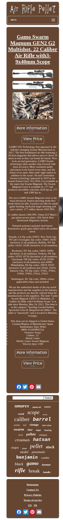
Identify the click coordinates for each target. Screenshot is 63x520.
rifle (20, 470)
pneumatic (38, 452)
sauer (47, 406)
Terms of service (33, 500)
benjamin (27, 457)
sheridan (46, 425)
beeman (46, 464)
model (24, 452)
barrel (42, 419)
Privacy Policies (32, 495)
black (19, 464)
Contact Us (33, 489)
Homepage (33, 484)
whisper (43, 435)
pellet (36, 446)
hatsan (41, 439)
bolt (24, 425)
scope (33, 412)
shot (29, 429)
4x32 (20, 435)
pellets (31, 434)
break (34, 471)
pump (45, 414)
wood (21, 413)
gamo (33, 463)
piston (24, 448)
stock (50, 447)
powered (37, 407)
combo (45, 457)
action (17, 425)
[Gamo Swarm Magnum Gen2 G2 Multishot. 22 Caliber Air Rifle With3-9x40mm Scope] (32, 74)
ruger (38, 430)
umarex (22, 405)
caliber (22, 419)
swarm (19, 429)
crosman (22, 440)
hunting (48, 430)
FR (35, 505)
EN (30, 505)
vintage (34, 424)
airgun (15, 447)
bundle (46, 472)
